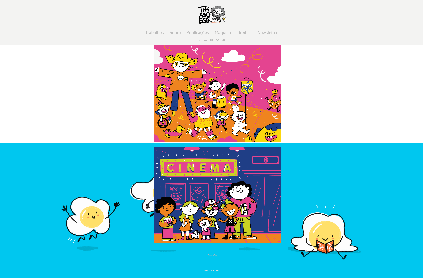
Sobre (175, 32)
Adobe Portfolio (215, 270)
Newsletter (268, 32)
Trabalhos (154, 32)
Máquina (223, 32)
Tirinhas (244, 32)
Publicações (198, 32)
